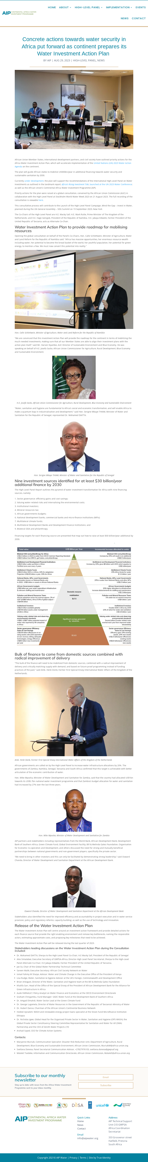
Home (52, 7)
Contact (139, 18)
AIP (49, 60)
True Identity (104, 1157)
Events (141, 7)
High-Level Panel (84, 60)
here (41, 200)
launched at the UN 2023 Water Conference (111, 184)
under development (34, 180)
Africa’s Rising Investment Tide (75, 184)
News (125, 18)
